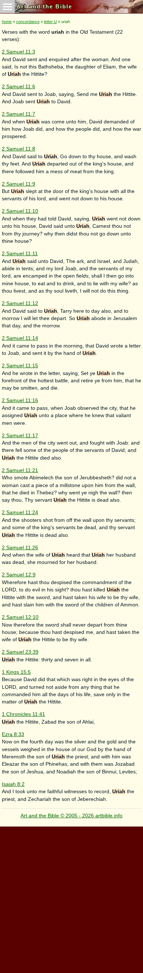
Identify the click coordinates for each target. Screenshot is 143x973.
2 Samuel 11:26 (20, 547)
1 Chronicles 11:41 (23, 714)
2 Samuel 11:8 (18, 149)
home (7, 21)
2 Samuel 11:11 (20, 253)
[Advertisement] (71, 898)
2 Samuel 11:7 (18, 114)
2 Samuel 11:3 (18, 52)
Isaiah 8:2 (13, 784)
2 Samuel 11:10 (20, 211)
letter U (50, 21)
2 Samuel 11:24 (20, 512)
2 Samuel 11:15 (20, 365)
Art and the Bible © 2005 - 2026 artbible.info (71, 815)
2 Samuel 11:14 (20, 338)
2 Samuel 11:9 (18, 184)
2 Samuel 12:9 (19, 575)
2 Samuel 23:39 (20, 652)
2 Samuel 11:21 (20, 470)
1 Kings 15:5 (16, 672)
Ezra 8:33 (13, 734)
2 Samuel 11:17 (20, 435)
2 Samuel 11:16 (20, 400)
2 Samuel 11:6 (18, 86)
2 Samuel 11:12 (20, 303)
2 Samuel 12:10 (20, 617)
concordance (28, 21)
